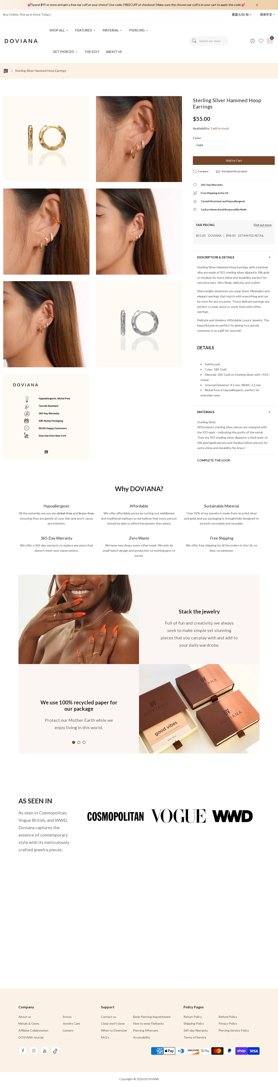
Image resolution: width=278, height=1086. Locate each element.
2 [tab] (78, 742)
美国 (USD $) (240, 14)
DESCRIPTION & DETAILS (215, 257)
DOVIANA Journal (30, 1037)
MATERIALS (205, 411)
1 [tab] (73, 742)
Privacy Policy (227, 1023)
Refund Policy (227, 1017)
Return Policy (193, 1017)
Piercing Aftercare (145, 1030)
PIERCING (137, 30)
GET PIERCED (64, 52)
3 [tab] (84, 742)
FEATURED (84, 30)
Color (197, 138)
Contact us (108, 1017)
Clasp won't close (113, 1023)
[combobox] (209, 41)
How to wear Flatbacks (148, 1023)
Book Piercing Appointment (152, 1017)
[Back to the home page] (6, 71)
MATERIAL (111, 30)
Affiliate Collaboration (33, 1030)
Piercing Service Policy (233, 1030)
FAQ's (105, 1037)
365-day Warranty (196, 1030)
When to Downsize (114, 1030)
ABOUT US (114, 52)
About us (24, 1017)
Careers (68, 1030)
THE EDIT (91, 52)
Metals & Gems (28, 1023)
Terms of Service (195, 1037)
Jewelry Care (71, 1023)
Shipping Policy (194, 1023)
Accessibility (141, 1037)
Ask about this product (234, 171)
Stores (67, 1017)
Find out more (262, 225)
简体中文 (266, 14)
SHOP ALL (57, 30)
